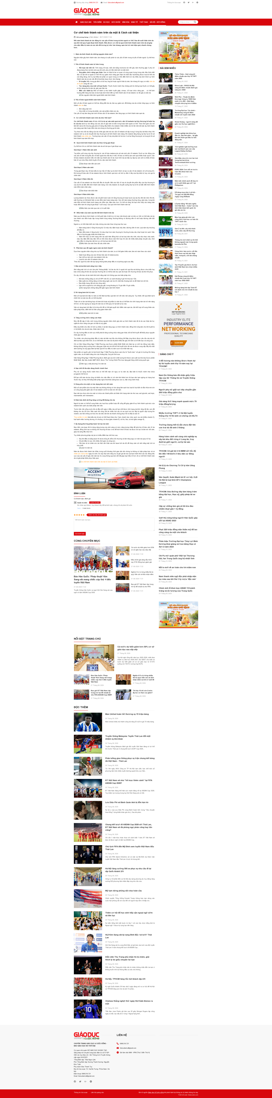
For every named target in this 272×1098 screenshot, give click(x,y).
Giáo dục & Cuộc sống (156, 1092)
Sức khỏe (115, 22)
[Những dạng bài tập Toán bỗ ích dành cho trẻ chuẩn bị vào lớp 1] (166, 291)
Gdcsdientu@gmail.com (116, 2)
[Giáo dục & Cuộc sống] (86, 15)
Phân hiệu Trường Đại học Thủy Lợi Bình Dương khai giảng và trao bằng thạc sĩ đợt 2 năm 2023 (178, 544)
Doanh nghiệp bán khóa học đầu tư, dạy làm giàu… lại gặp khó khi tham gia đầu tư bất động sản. (186, 136)
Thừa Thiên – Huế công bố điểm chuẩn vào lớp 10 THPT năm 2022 (186, 76)
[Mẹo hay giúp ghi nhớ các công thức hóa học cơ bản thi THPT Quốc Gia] (166, 220)
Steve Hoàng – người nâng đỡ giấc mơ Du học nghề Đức (186, 123)
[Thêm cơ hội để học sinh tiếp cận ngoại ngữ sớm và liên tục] (88, 920)
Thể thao (144, 22)
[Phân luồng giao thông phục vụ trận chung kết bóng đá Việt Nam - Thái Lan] (88, 766)
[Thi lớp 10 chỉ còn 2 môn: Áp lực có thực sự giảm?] (123, 694)
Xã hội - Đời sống (157, 22)
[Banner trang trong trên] (178, 48)
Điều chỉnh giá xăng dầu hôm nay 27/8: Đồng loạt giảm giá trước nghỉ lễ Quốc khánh (141, 562)
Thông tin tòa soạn (174, 2)
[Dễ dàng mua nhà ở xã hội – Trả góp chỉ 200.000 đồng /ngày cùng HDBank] (166, 195)
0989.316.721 (93, 2)
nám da (80, 105)
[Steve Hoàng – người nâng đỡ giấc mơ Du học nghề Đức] (166, 125)
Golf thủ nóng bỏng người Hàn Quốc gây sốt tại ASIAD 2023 (178, 519)
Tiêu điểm (97, 22)
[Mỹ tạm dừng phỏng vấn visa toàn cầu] (88, 898)
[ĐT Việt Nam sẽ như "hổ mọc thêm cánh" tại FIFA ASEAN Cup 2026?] (88, 788)
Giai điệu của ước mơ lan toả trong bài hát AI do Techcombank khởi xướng (186, 160)
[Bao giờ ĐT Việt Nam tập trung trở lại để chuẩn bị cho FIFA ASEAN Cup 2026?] (122, 587)
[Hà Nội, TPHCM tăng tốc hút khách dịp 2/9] (88, 987)
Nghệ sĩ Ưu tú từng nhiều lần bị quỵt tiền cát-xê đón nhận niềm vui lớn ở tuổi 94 (142, 574)
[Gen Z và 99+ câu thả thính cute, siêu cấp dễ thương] (166, 232)
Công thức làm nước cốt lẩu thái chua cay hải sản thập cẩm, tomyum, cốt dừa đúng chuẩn (186, 254)
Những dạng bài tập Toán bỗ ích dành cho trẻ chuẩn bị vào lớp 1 (186, 290)
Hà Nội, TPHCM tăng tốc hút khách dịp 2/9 (125, 979)
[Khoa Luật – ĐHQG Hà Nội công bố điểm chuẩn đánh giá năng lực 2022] (166, 89)
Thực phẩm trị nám (80, 417)
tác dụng (82, 88)
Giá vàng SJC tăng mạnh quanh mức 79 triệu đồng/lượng (177, 402)
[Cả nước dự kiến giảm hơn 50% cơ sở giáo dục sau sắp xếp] (122, 550)
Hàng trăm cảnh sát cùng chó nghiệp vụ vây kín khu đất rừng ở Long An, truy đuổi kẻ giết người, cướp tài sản (178, 439)
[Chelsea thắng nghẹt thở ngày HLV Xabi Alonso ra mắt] (88, 1009)
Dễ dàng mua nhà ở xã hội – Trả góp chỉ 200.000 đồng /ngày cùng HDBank (185, 194)
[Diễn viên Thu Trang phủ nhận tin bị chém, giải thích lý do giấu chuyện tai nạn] (88, 964)
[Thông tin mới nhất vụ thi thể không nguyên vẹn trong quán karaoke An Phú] (166, 243)
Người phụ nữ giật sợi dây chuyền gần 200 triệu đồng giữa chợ (177, 391)
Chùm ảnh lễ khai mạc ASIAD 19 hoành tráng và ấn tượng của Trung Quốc (177, 589)
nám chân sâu (86, 136)
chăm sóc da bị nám (81, 454)
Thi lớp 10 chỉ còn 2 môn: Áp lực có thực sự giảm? (142, 692)
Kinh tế (134, 22)
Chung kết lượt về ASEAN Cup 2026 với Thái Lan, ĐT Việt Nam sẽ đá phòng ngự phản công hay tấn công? (128, 827)
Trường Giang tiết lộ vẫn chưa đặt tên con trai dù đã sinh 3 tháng (177, 426)
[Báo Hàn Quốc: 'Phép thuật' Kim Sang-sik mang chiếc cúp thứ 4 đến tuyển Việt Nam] (93, 559)
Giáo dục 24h (85, 22)
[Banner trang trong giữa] (178, 326)
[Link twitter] (188, 3)
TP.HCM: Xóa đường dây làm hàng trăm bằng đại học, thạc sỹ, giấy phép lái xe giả (178, 494)
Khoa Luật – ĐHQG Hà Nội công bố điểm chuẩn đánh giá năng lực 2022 (186, 88)
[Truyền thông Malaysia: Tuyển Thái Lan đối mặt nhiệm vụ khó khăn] (88, 744)
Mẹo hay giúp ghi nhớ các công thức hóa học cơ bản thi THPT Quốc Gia (186, 219)
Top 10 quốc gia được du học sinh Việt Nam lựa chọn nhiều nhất (186, 267)
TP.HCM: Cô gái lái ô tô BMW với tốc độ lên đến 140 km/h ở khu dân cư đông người (177, 454)
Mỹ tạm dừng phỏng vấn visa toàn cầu (123, 890)
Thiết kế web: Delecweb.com (188, 1095)
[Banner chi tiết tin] (114, 478)
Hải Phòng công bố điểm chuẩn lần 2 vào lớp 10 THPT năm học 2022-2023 (185, 278)
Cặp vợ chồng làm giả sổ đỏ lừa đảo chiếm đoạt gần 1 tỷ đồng (176, 507)
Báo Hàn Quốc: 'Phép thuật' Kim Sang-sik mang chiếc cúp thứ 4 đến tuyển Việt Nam (92, 579)
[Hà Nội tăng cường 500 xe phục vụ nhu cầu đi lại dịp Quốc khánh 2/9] (88, 876)
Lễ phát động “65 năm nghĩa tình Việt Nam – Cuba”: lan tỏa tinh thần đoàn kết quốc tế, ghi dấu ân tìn (186, 207)
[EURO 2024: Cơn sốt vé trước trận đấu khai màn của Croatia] (166, 173)
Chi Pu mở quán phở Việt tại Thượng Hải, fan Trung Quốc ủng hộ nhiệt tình (177, 557)
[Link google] (193, 3)
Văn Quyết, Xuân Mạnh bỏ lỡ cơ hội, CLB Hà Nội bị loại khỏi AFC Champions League (178, 480)
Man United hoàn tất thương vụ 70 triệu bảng (127, 714)
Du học (106, 22)
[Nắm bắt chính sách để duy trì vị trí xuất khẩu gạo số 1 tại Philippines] (166, 184)
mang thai (84, 70)
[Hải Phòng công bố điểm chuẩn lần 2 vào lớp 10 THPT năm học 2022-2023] (166, 279)
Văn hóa (125, 22)
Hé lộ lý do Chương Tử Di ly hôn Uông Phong (177, 466)
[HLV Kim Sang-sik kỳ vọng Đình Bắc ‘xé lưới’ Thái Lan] (88, 942)
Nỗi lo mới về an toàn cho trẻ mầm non (177, 567)
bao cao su (120, 380)
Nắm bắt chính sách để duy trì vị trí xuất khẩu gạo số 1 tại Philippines (186, 183)
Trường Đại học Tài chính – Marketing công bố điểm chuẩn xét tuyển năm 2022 (185, 113)
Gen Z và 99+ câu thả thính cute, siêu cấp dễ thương (185, 230)
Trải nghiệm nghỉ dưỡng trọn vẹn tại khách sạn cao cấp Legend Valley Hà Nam (186, 149)
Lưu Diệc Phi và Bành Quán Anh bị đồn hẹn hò (126, 802)
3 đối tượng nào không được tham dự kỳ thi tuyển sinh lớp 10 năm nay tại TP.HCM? (177, 363)
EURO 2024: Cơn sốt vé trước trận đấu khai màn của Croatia (186, 172)
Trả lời (79, 508)
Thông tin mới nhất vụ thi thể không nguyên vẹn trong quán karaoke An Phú (186, 242)
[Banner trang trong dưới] (178, 615)
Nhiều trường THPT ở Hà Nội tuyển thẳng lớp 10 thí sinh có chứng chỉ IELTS (178, 414)
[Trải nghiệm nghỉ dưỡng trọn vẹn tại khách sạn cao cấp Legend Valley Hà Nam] (166, 150)
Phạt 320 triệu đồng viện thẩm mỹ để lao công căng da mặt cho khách (178, 530)
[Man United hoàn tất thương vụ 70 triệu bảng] (88, 722)
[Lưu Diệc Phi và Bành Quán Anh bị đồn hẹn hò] (88, 810)
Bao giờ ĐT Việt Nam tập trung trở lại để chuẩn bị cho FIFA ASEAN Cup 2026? (142, 586)
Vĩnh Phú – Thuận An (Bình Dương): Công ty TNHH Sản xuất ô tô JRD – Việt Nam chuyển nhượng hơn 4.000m (186, 100)
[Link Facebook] (184, 3)
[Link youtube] (197, 3)
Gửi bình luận (79, 534)
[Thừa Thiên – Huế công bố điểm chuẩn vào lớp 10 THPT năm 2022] (166, 77)
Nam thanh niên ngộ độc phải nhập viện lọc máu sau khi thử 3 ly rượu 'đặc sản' (177, 577)
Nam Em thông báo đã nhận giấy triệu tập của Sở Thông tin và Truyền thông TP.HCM (177, 378)
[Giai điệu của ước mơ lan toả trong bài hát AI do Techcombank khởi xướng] (166, 161)
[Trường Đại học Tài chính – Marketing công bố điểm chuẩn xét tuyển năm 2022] (166, 114)
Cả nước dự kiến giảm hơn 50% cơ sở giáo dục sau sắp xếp (135, 648)
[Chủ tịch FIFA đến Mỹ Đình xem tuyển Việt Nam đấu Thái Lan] (88, 854)
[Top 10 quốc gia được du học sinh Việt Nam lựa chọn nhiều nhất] (166, 268)
